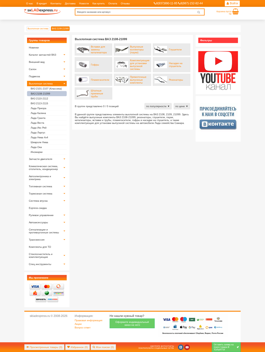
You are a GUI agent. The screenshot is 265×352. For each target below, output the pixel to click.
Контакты (55, 3)
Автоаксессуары (38, 222)
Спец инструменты (40, 264)
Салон (32, 69)
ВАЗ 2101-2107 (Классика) (46, 88)
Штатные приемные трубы (97, 93)
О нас (29, 3)
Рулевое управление (41, 215)
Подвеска (34, 76)
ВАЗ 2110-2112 (39, 98)
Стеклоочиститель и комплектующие (40, 255)
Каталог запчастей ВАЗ (42, 54)
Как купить (98, 3)
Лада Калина (38, 113)
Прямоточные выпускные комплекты (138, 79)
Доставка (70, 3)
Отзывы (125, 3)
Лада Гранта (38, 117)
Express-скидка (38, 208)
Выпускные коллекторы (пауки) (137, 49)
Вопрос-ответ (82, 327)
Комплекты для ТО (40, 246)
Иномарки (37, 152)
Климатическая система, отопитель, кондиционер (43, 168)
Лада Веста (37, 122)
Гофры (95, 64)
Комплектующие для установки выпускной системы (139, 64)
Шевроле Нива (39, 142)
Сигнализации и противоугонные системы (44, 231)
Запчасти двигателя (40, 159)
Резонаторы (176, 79)
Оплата (112, 3)
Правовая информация (88, 320)
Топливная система (40, 186)
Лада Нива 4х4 (39, 137)
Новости (84, 3)
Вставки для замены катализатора (99, 49)
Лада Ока (36, 147)
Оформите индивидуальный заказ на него (132, 323)
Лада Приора (38, 108)
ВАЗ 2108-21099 (40, 93)
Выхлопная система (41, 83)
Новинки (34, 47)
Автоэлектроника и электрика (40, 178)
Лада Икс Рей (39, 127)
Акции (78, 323)
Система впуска (38, 200)
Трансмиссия (37, 239)
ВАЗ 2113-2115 (39, 103)
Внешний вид (37, 61)
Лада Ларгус (38, 132)
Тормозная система (40, 193)
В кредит (42, 3)
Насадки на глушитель (175, 65)
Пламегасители (100, 79)
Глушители (175, 49)
